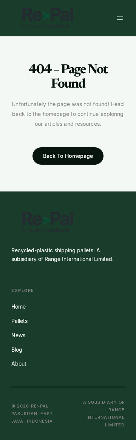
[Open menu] (120, 18)
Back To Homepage (68, 156)
